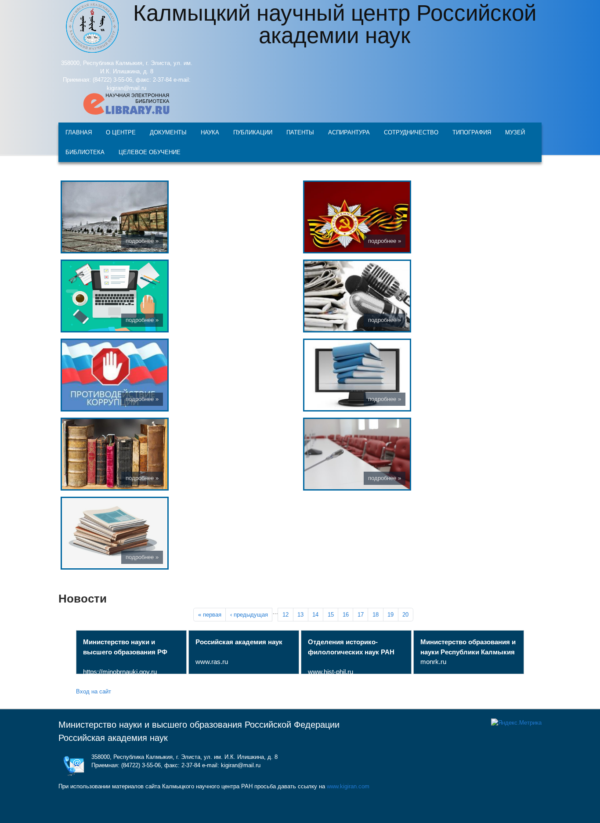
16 (346, 614)
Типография (471, 132)
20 (405, 614)
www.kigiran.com (348, 786)
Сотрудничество (411, 132)
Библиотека (85, 152)
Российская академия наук (113, 738)
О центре (121, 132)
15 (331, 614)
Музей (515, 132)
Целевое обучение (150, 152)
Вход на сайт (93, 691)
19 (390, 614)
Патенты (300, 132)
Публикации (252, 132)
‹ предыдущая (249, 614)
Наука (210, 132)
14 (315, 614)
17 (361, 614)
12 (285, 614)
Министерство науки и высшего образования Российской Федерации (199, 724)
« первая (209, 614)
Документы (168, 132)
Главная (78, 132)
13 (300, 614)
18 (375, 614)
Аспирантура (349, 132)
